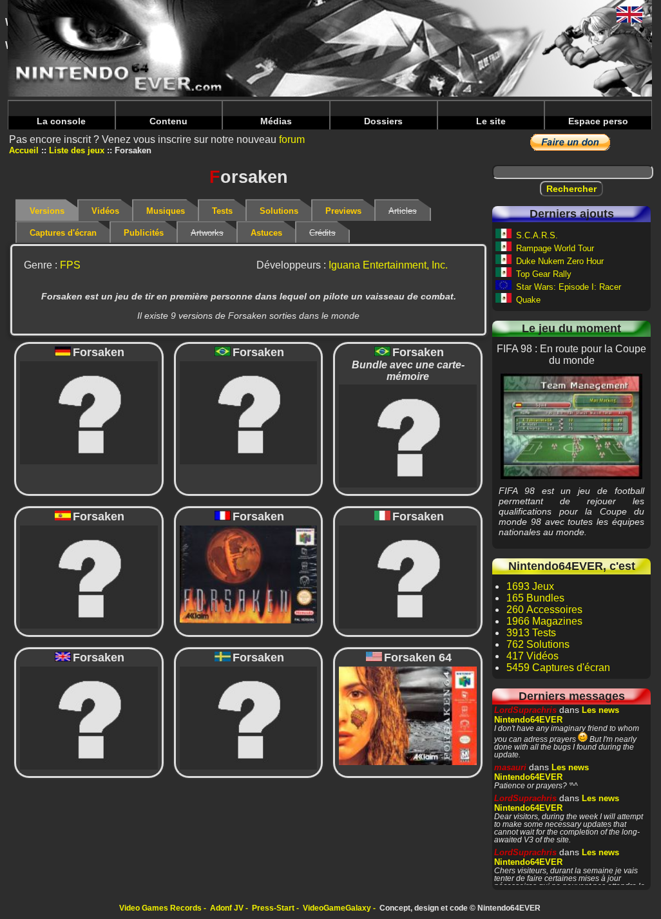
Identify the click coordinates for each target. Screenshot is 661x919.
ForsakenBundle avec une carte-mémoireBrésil (407, 435)
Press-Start (273, 908)
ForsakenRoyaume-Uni (89, 718)
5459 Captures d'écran (558, 667)
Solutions (279, 211)
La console (61, 121)
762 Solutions (538, 644)
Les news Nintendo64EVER (556, 715)
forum (292, 139)
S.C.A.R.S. (537, 235)
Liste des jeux (76, 150)
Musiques (165, 211)
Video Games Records (160, 908)
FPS (70, 265)
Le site (491, 121)
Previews (343, 211)
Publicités (144, 233)
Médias (276, 121)
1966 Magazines (544, 621)
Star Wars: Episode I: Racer (568, 287)
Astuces (266, 233)
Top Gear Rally (543, 274)
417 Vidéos (532, 655)
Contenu (168, 121)
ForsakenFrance (248, 574)
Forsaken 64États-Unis (408, 715)
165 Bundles (535, 597)
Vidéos (105, 211)
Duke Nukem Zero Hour (560, 261)
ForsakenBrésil (248, 412)
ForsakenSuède (248, 718)
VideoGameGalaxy (337, 908)
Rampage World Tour (555, 248)
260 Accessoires (544, 609)
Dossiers (383, 121)
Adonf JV (227, 908)
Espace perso (598, 121)
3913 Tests (531, 632)
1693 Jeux (530, 586)
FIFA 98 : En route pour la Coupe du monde (571, 425)
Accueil (24, 150)
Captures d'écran (63, 233)
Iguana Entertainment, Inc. (388, 265)
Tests (222, 211)
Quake (528, 300)
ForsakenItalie (407, 576)
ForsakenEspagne (89, 576)
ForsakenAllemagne (89, 412)
